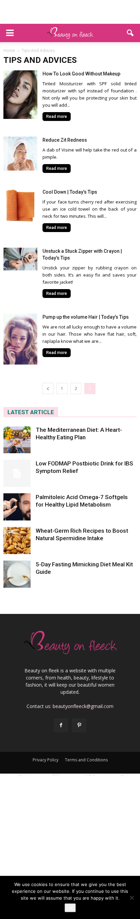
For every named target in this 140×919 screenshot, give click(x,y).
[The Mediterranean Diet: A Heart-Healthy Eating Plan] (17, 439)
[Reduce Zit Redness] (20, 154)
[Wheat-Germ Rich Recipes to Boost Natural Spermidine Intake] (17, 540)
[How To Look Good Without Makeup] (20, 94)
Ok (70, 908)
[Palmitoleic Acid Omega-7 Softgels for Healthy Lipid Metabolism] (17, 506)
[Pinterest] (79, 725)
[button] (130, 33)
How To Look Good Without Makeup (81, 73)
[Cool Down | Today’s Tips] (20, 206)
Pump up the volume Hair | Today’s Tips (85, 317)
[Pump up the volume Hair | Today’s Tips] (20, 339)
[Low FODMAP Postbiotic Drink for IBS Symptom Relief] (17, 473)
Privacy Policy (45, 760)
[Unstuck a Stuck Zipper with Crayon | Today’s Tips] (20, 259)
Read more (56, 116)
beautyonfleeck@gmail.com (83, 706)
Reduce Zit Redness (64, 140)
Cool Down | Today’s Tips (69, 192)
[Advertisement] (70, 11)
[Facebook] (61, 725)
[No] (131, 897)
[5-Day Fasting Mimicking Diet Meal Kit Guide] (17, 574)
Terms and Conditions (86, 760)
